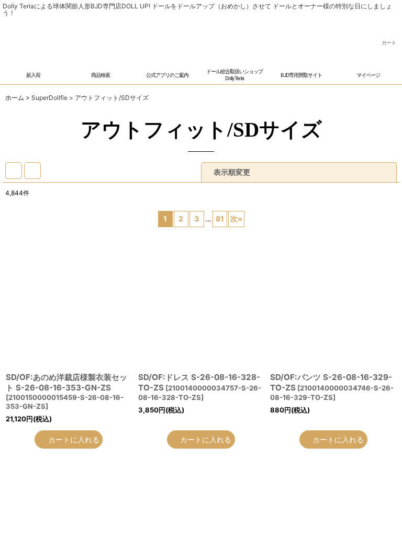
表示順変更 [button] (232, 173)
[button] (100, 70)
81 (220, 220)
